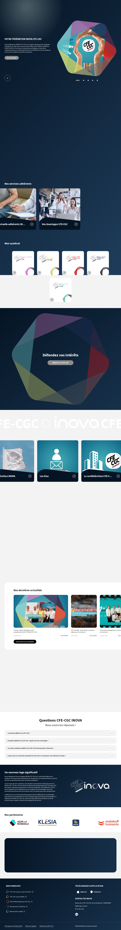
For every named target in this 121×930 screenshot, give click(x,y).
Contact (70, 9)
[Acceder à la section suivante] (8, 78)
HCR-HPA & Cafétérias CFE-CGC (20, 902)
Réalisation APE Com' (47, 926)
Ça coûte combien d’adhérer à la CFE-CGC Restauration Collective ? (31, 748)
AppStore (83, 892)
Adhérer (109, 9)
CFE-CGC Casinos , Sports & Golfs (20, 892)
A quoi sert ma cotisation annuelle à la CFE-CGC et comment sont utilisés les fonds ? (37, 756)
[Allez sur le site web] (18, 823)
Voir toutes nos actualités (25, 642)
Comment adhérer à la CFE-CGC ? (19, 733)
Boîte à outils (93, 9)
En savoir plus (11, 57)
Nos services (58, 9)
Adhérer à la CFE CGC (60, 362)
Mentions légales (30, 926)
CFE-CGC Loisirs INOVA (17, 897)
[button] (116, 9)
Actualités (80, 9)
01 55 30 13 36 (79, 909)
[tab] (76, 80)
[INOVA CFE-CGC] (15, 9)
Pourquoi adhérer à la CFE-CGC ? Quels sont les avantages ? (28, 741)
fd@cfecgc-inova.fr (81, 906)
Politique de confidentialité (13, 926)
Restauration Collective (17, 907)
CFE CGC (47, 9)
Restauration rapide (16, 911)
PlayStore (97, 892)
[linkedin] (76, 914)
